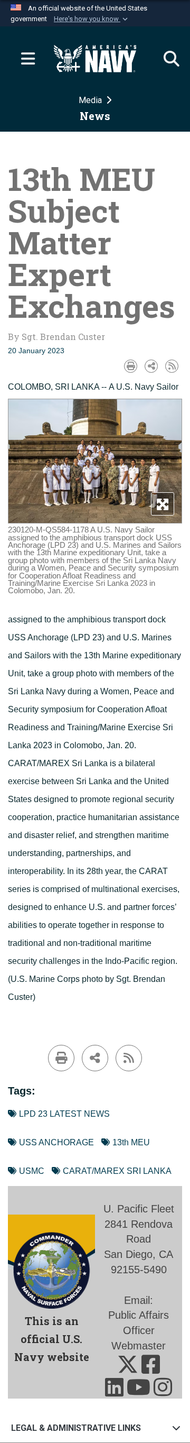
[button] (92, 19)
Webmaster (138, 1346)
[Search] (166, 58)
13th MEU (131, 1142)
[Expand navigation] (24, 58)
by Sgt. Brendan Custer (56, 336)
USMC (31, 1170)
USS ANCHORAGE (56, 1142)
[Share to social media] (151, 366)
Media (91, 100)
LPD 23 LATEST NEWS (64, 1113)
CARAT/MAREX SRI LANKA (117, 1170)
